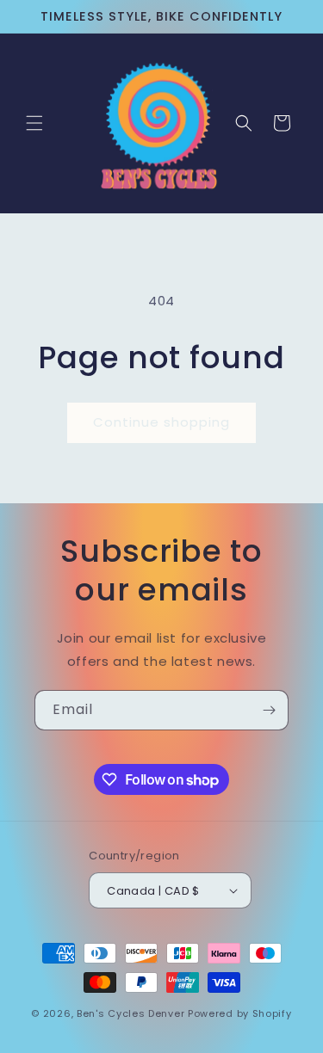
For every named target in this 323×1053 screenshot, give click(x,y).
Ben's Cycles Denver (130, 1013)
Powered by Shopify (240, 1013)
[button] (34, 123)
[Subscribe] (269, 710)
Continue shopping (161, 422)
